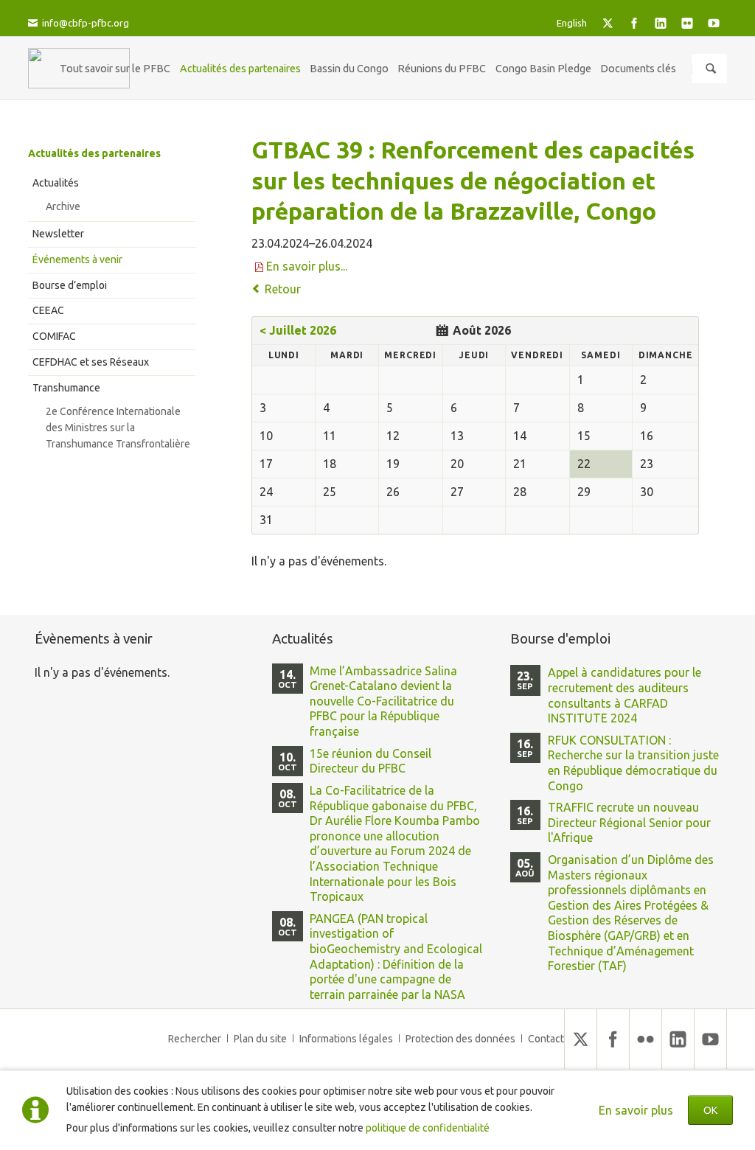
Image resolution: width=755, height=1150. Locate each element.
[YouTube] (713, 23)
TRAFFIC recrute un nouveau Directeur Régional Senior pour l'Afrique (629, 822)
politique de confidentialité (428, 1128)
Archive (63, 206)
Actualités (55, 183)
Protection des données (460, 1039)
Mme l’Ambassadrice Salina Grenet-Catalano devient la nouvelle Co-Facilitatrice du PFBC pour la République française (383, 701)
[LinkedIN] (660, 23)
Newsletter (58, 234)
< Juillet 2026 (298, 330)
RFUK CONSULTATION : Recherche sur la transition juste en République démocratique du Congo (633, 762)
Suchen (711, 68)
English (572, 23)
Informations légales (346, 1039)
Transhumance (66, 388)
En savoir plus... (306, 266)
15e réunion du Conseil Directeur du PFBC (370, 761)
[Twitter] (607, 23)
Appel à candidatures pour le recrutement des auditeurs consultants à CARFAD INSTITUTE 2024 (624, 695)
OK (710, 1110)
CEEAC (48, 310)
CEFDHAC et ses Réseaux (90, 362)
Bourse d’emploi (69, 285)
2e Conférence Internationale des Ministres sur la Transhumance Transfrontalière (118, 427)
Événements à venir (77, 259)
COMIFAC (54, 336)
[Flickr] (687, 23)
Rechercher (194, 1039)
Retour (283, 289)
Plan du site (260, 1039)
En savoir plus (636, 1110)
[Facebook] (634, 23)
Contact (546, 1039)
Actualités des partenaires (94, 153)
